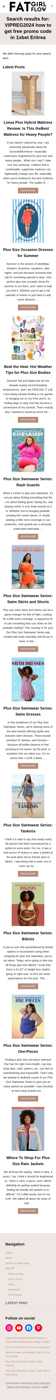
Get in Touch (15, 1279)
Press (11, 1284)
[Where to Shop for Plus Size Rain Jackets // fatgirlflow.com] (28, 1130)
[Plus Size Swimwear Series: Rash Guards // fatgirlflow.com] (28, 451)
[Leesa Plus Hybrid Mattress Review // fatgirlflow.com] (28, 95)
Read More (29, 191)
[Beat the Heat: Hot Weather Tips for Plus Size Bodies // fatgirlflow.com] (28, 339)
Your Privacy (15, 1294)
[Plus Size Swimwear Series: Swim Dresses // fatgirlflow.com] (28, 680)
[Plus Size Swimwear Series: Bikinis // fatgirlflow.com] (28, 905)
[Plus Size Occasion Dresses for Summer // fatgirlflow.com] (28, 222)
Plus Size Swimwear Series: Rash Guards (23, 1363)
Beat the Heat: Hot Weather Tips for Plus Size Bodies (27, 1354)
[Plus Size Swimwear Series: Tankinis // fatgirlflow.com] (28, 797)
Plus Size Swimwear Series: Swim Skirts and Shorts (27, 1372)
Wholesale (14, 1289)
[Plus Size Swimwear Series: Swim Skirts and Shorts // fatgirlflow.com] (28, 568)
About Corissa (16, 1273)
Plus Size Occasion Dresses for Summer (27, 1347)
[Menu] (4, 6)
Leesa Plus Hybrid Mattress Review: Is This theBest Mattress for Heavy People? (28, 128)
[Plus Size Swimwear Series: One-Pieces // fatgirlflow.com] (28, 1018)
